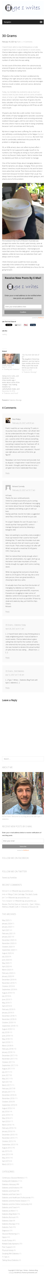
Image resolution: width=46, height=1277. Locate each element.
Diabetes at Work (8, 1211)
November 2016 (8, 1098)
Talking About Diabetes (10, 1260)
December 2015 (8, 1134)
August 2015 (6, 1148)
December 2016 (8, 1095)
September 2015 (8, 1144)
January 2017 (7, 1092)
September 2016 (8, 1105)
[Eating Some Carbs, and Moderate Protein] (12, 384)
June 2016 (6, 1115)
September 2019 (8, 989)
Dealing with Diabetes (10, 1181)
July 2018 (5, 1032)
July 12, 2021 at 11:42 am (15, 675)
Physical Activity (7, 1250)
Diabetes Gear (7, 1220)
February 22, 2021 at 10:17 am (23, 490)
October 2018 (7, 1022)
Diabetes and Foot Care (10, 1194)
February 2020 (7, 973)
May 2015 (5, 1158)
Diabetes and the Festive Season (14, 1201)
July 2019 (5, 996)
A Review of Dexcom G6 (29, 907)
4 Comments (27, 42)
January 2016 (7, 1131)
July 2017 (5, 1072)
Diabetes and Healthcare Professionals (16, 1197)
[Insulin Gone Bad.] (11, 359)
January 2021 (7, 936)
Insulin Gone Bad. (8, 365)
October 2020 (7, 946)
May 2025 (5, 920)
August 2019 (6, 993)
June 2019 (6, 999)
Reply (8, 473)
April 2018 (6, 1042)
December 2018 (8, 1016)
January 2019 (7, 1012)
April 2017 (6, 1082)
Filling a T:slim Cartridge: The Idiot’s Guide (22, 894)
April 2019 (6, 1006)
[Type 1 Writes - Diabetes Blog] (23, 14)
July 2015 (5, 1151)
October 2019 (7, 986)
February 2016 (7, 1128)
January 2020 (7, 976)
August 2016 (6, 1108)
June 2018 (6, 1036)
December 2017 (8, 1055)
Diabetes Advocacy (9, 1184)
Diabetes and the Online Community (15, 1204)
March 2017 (6, 1085)
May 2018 (5, 1039)
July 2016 (5, 1111)
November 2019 (8, 983)
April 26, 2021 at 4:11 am (15, 629)
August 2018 (6, 1029)
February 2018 (7, 1049)
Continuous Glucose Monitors (13, 1178)
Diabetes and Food (9, 1191)
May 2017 (5, 1078)
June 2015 (6, 1154)
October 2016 (7, 1101)
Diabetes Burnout (8, 1217)
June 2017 (6, 1075)
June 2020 (6, 960)
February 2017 (7, 1088)
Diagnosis (5, 1230)
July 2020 (5, 956)
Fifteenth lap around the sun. (22, 891)
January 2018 (7, 1052)
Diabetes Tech (7, 1227)
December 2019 (8, 979)
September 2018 (8, 1026)
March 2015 (6, 1164)
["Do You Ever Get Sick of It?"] (32, 363)
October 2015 (7, 1141)
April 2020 (6, 966)
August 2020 (6, 953)
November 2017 (8, 1059)
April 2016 (6, 1121)
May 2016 (5, 1118)
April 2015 (6, 1161)
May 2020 (5, 963)
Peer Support (7, 1247)
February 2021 (7, 933)
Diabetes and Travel (9, 1207)
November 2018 (8, 1019)
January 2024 (7, 923)
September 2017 (8, 1065)
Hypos (4, 1237)
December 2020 (8, 940)
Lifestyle (11, 1273)
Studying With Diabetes (10, 1253)
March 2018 (6, 1045)
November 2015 (8, 1138)
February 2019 (7, 1009)
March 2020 (6, 970)
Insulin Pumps (7, 1240)
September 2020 (8, 950)
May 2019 (5, 1003)
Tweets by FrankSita (9, 877)
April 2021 (6, 930)
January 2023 (7, 927)
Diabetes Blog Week (9, 1214)
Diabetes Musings (15, 400)
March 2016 (6, 1125)
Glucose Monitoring (9, 1234)
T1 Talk (4, 1257)
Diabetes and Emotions (10, 1187)
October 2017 (7, 1062)
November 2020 (8, 943)
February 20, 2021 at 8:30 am (23, 423)
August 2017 (6, 1068)
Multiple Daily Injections (10, 1243)
